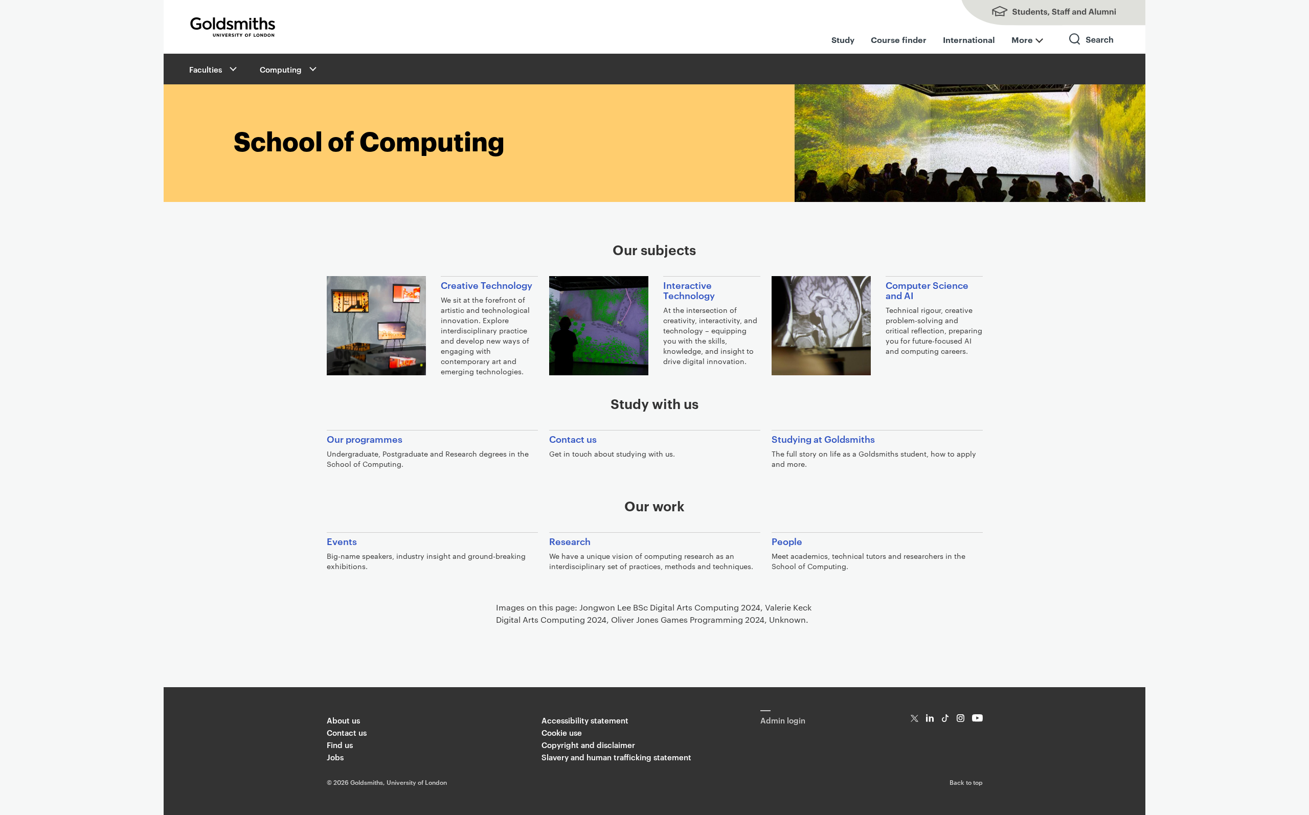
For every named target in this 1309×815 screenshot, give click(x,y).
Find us (340, 744)
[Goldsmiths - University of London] (232, 27)
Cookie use (561, 732)
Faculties (205, 69)
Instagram (960, 718)
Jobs (335, 757)
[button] (232, 69)
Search (1091, 48)
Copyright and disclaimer (588, 744)
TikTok (945, 718)
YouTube (977, 718)
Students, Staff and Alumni (1043, 13)
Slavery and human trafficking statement (616, 757)
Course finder (899, 39)
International (969, 39)
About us (343, 720)
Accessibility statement (584, 720)
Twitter (914, 718)
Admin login (782, 720)
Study (842, 39)
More (1022, 39)
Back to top (966, 781)
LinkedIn (930, 718)
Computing (281, 69)
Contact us (347, 732)
